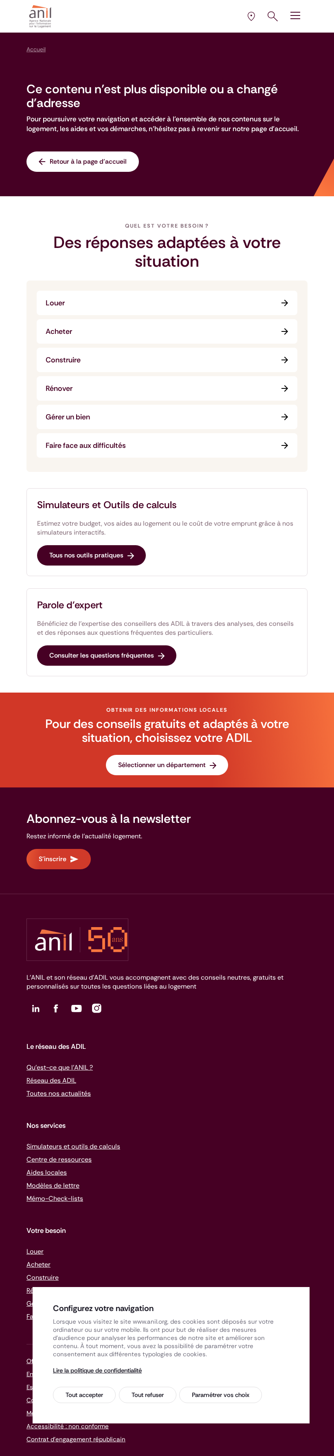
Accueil (36, 49)
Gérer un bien (68, 417)
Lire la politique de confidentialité (97, 1370)
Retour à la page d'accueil (88, 161)
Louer (55, 303)
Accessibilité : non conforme (67, 1426)
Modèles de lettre (52, 1185)
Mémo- (54, 1198)
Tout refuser (148, 1395)
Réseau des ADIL (51, 1080)
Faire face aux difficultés (86, 445)
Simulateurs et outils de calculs (73, 1146)
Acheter (59, 331)
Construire (63, 360)
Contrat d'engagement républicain (75, 1439)
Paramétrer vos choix (220, 1395)
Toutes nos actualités (58, 1093)
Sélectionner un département (162, 765)
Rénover (59, 388)
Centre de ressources (59, 1159)
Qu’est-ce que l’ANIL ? (59, 1067)
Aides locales (46, 1172)
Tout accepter (84, 1395)
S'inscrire (52, 859)
